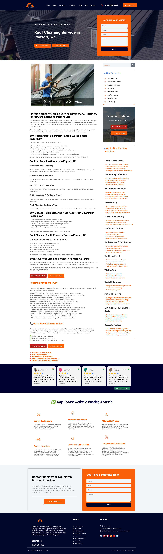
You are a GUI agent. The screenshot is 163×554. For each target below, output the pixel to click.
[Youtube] (104, 536)
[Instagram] (111, 536)
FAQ (86, 5)
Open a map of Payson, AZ (40, 354)
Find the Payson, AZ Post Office (42, 356)
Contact (92, 5)
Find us (72, 5)
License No (37, 540)
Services (62, 5)
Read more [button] (37, 384)
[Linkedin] (117, 536)
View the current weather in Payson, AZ (45, 361)
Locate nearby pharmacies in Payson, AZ (45, 359)
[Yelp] (114, 536)
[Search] (133, 65)
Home (48, 5)
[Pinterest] (107, 536)
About (55, 5)
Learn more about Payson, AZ (41, 352)
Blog (80, 5)
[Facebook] (101, 536)
